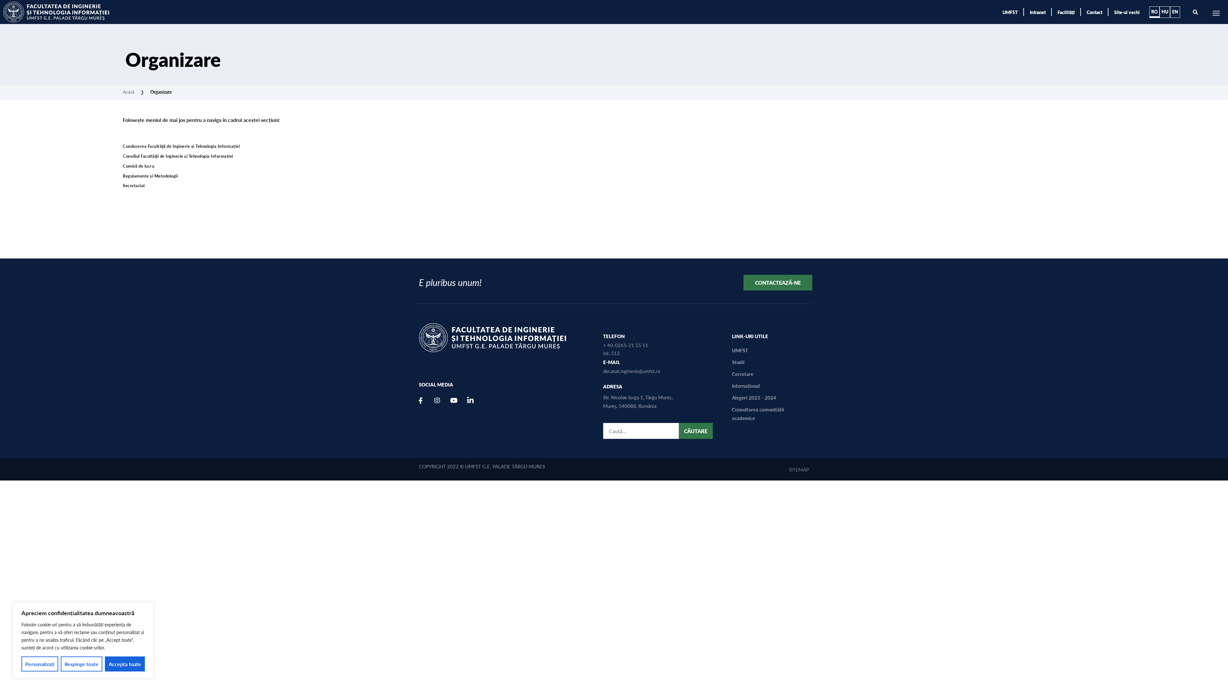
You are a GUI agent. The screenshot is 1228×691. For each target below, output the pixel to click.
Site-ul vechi (1127, 12)
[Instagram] (437, 400)
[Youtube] (453, 400)
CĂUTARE (695, 431)
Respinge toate (81, 664)
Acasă (128, 92)
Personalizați (39, 664)
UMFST (1010, 12)
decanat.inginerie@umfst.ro (631, 371)
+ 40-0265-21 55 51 (625, 345)
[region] (83, 640)
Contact (1094, 12)
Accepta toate (125, 664)
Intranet (1038, 12)
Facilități (1066, 12)
